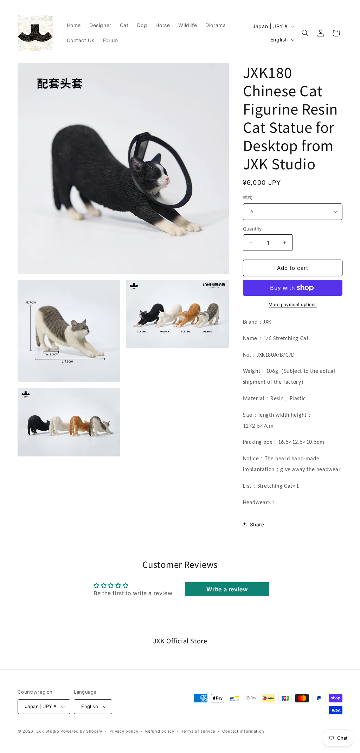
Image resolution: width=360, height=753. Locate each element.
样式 (247, 197)
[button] (305, 33)
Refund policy (159, 731)
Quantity (252, 229)
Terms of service (198, 731)
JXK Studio (47, 731)
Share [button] (257, 524)
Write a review (227, 589)
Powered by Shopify (81, 731)
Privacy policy (124, 731)
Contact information (243, 731)
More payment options (293, 304)
